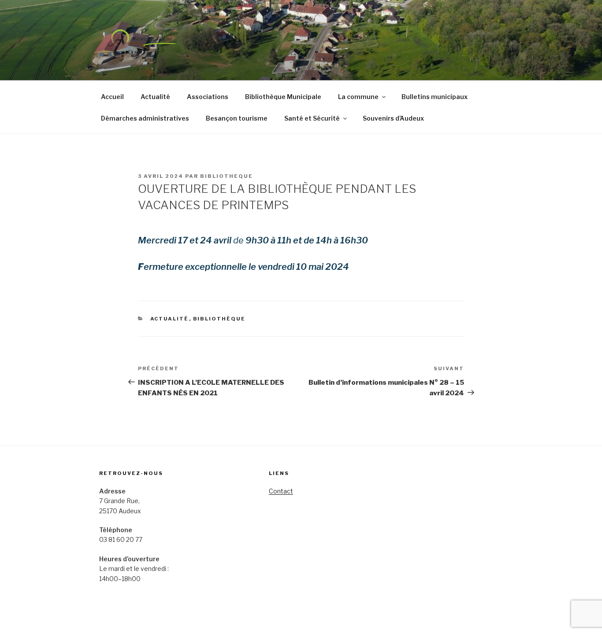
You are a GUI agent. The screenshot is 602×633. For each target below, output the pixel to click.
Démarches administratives (145, 118)
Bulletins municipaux (434, 96)
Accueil (112, 96)
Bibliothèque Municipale (283, 96)
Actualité (155, 96)
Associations (207, 96)
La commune (358, 96)
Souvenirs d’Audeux (393, 118)
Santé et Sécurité (312, 118)
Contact (281, 491)
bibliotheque (226, 176)
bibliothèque (219, 319)
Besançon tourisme (237, 118)
